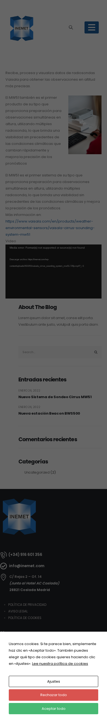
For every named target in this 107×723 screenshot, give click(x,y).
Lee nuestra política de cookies (60, 663)
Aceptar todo (54, 708)
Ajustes (53, 681)
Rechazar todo (53, 694)
